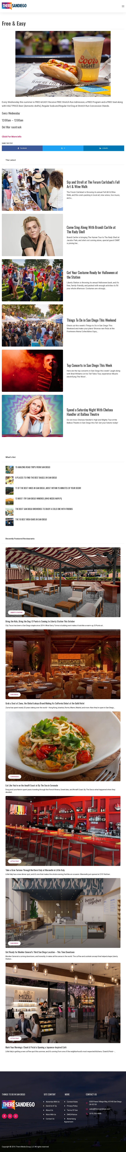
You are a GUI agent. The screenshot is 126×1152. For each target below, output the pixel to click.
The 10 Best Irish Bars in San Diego (31, 519)
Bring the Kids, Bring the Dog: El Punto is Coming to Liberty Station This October (40, 621)
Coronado (14, 777)
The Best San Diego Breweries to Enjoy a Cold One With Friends (44, 508)
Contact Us (50, 1119)
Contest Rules (72, 1102)
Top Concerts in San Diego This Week (89, 365)
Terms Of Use (72, 1110)
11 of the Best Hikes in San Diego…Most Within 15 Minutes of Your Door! (48, 488)
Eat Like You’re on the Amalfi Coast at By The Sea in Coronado (32, 785)
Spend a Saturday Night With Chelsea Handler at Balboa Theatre (90, 412)
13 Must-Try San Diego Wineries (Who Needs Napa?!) (38, 498)
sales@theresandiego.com (99, 1109)
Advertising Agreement (70, 1120)
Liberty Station (16, 612)
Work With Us (51, 1115)
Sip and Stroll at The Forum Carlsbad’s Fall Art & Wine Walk (93, 184)
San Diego (14, 694)
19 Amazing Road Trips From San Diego (32, 467)
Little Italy (14, 861)
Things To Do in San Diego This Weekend (91, 320)
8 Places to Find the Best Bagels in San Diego (36, 477)
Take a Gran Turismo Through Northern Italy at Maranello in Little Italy (35, 870)
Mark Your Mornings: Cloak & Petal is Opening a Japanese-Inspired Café (36, 1047)
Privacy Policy (72, 1106)
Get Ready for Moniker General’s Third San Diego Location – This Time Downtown (40, 952)
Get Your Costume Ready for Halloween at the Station (92, 274)
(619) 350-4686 (95, 1114)
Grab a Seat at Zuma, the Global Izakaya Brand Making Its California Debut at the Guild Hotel (45, 703)
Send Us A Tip (51, 1106)
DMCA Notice (72, 1115)
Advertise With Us (53, 1102)
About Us (49, 1110)
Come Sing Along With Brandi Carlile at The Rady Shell (91, 229)
